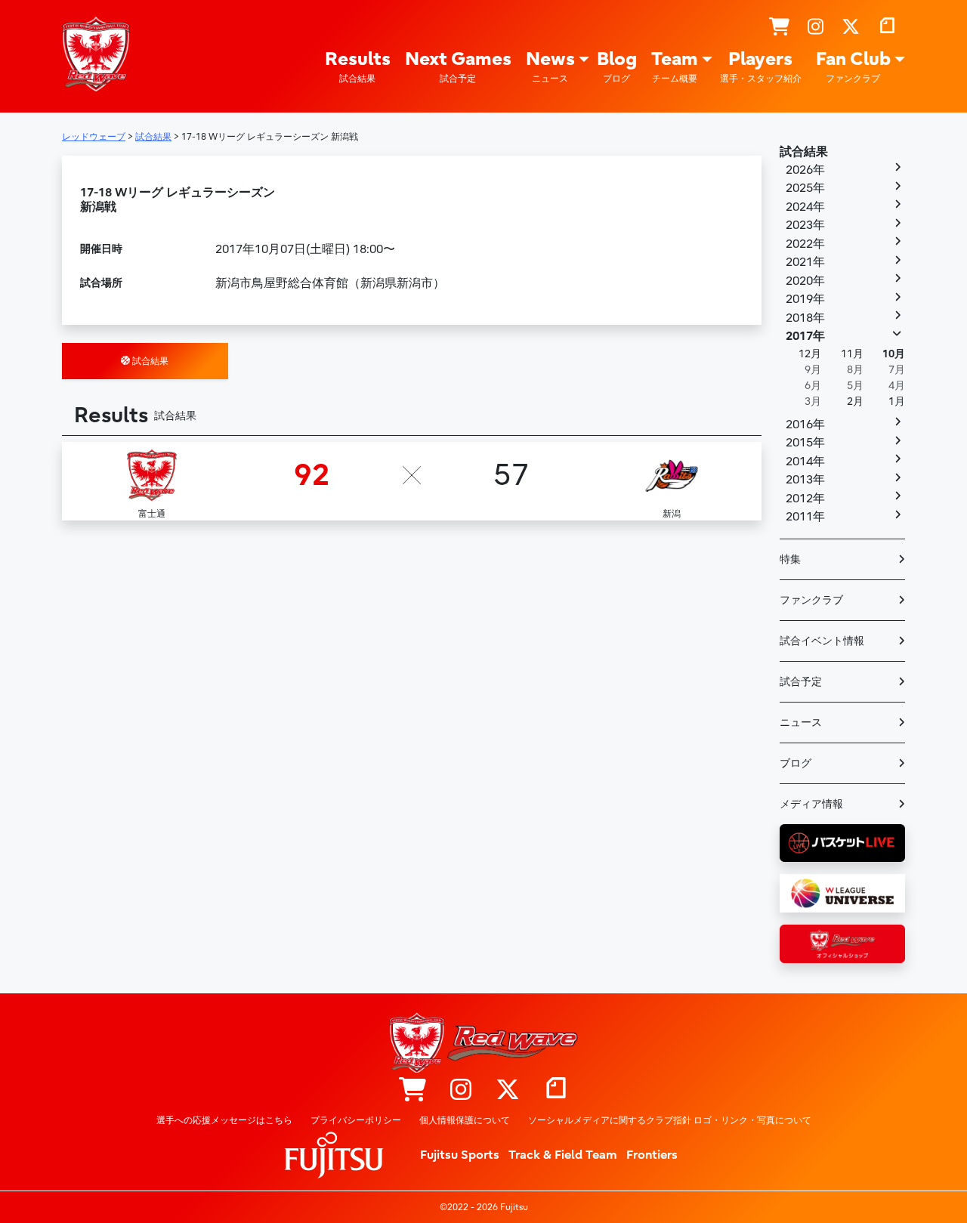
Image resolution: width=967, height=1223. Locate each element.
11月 (852, 353)
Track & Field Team (562, 1155)
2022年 (805, 244)
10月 (893, 353)
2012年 (805, 498)
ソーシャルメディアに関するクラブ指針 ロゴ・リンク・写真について (669, 1120)
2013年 (805, 479)
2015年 (805, 442)
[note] (887, 27)
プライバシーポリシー (355, 1120)
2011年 (805, 516)
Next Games (458, 66)
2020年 (805, 281)
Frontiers (652, 1155)
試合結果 (149, 361)
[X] (851, 27)
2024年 (805, 207)
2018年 (805, 318)
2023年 (805, 225)
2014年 (805, 461)
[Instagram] (816, 27)
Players (761, 66)
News (550, 66)
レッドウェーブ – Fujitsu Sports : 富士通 (96, 53)
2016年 (805, 424)
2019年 (805, 299)
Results (358, 66)
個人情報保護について (464, 1120)
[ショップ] (779, 27)
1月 (896, 401)
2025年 (805, 188)
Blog (617, 66)
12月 (810, 353)
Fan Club (853, 66)
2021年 (805, 262)
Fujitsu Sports (459, 1155)
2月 (855, 401)
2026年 (805, 170)
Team (674, 66)
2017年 (805, 336)
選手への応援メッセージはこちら (224, 1120)
